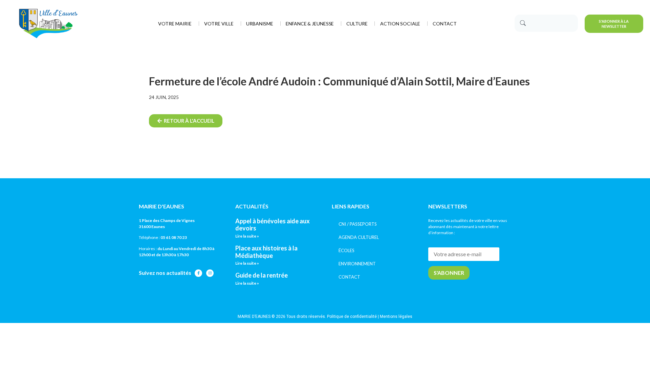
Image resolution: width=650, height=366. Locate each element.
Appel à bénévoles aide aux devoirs (272, 224)
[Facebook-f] (198, 273)
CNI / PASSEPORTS (358, 224)
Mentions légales (396, 316)
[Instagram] (210, 273)
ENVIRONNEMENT (357, 263)
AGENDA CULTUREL (359, 237)
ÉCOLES (346, 250)
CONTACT (349, 277)
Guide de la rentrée (261, 275)
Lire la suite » (247, 236)
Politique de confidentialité (352, 316)
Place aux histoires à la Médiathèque (266, 251)
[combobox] (546, 23)
